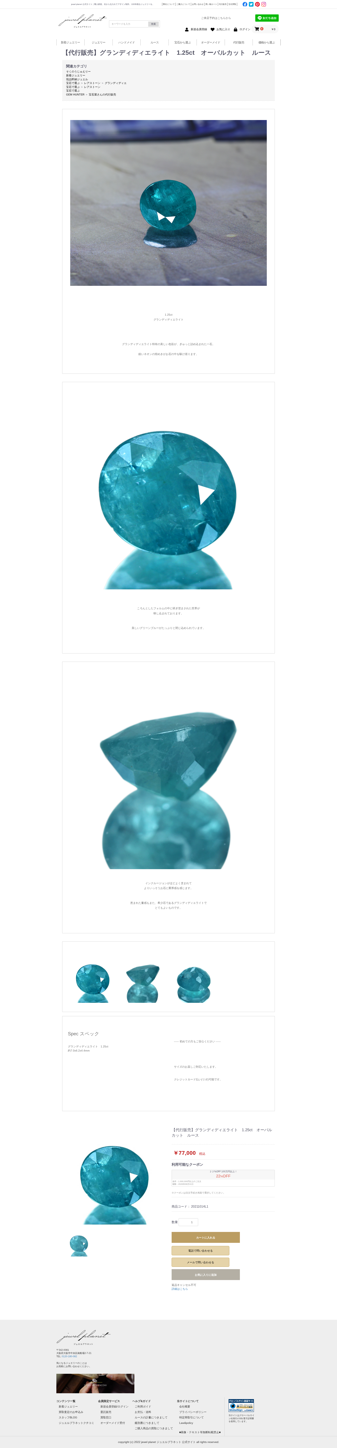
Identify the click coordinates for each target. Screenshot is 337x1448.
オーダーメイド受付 (112, 1422)
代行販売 (223, 4)
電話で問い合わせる (200, 1250)
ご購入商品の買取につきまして (154, 1428)
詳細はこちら (180, 1288)
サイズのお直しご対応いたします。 (196, 1066)
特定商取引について (191, 1417)
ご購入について (183, 4)
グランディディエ (116, 83)
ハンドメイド (126, 42)
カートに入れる (205, 1237)
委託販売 (105, 1412)
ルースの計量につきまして (151, 1417)
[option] (115, 1176)
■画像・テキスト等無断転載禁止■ (200, 1432)
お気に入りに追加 (206, 1274)
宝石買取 (232, 4)
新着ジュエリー (70, 42)
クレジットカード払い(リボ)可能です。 (198, 1079)
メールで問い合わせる (200, 1262)
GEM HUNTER (75, 94)
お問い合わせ (198, 4)
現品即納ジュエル (77, 79)
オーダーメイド (210, 42)
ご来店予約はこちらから (216, 17)
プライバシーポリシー (193, 1412)
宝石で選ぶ (73, 83)
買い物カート (211, 4)
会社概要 (184, 1406)
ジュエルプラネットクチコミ (76, 1422)
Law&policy (186, 1422)
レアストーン (92, 83)
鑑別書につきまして (147, 1422)
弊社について (169, 4)
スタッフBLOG (68, 1417)
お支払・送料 (143, 1412)
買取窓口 (105, 1417)
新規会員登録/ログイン (114, 1406)
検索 (153, 24)
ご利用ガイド (143, 1406)
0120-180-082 (69, 1356)
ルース (155, 42)
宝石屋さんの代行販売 (102, 94)
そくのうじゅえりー (78, 71)
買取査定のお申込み (71, 1412)
